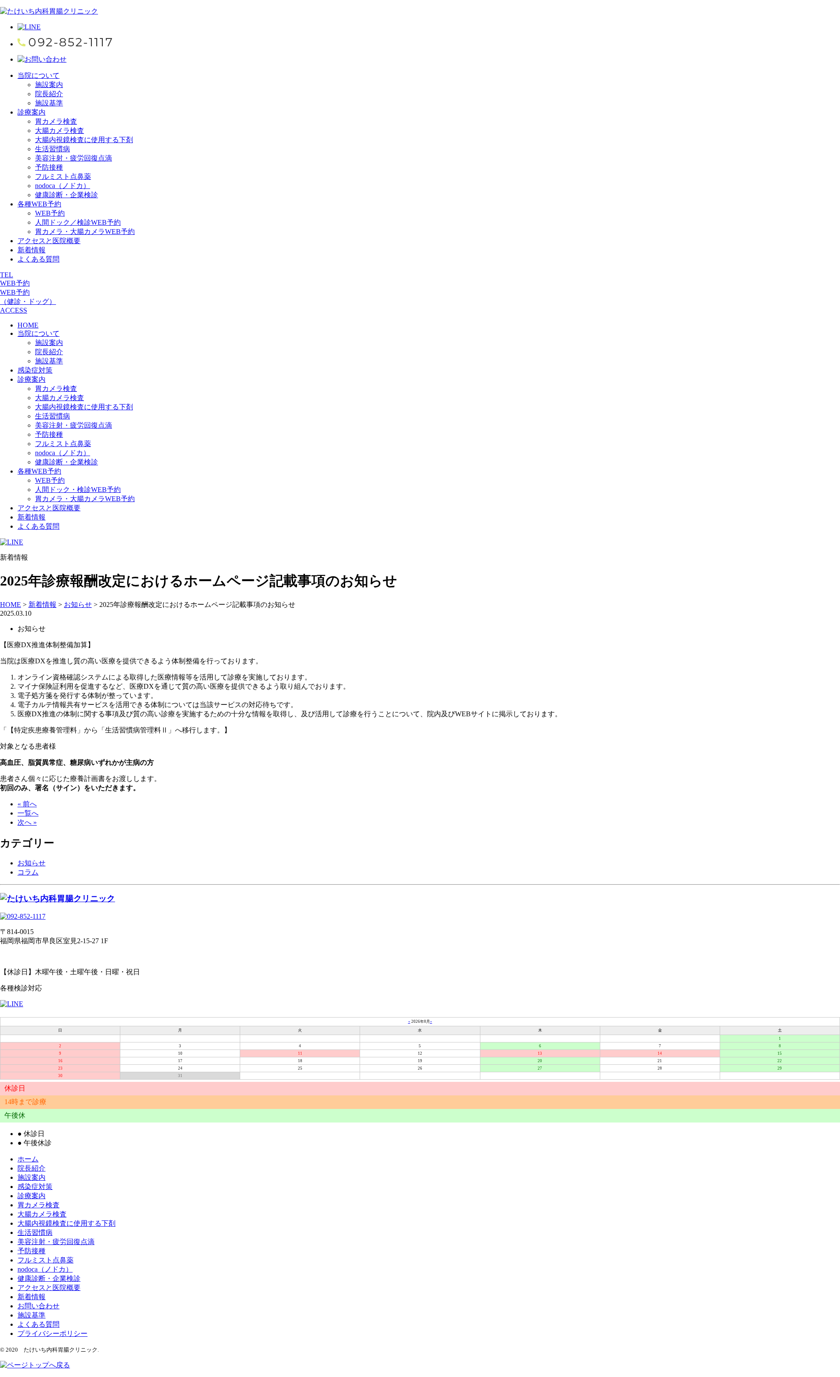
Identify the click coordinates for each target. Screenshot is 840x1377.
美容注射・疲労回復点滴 (73, 158)
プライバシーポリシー (53, 1333)
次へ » (27, 822)
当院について (39, 75)
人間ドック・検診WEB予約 (78, 489)
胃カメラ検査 (56, 121)
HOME (28, 325)
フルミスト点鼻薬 (63, 176)
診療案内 (32, 112)
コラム (28, 872)
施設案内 (49, 84)
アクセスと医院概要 (49, 240)
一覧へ (28, 813)
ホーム (28, 1159)
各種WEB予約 (39, 204)
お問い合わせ (39, 1306)
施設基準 (49, 103)
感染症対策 (35, 370)
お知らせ (32, 863)
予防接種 (49, 167)
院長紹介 (49, 94)
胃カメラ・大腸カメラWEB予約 (85, 231)
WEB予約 (50, 213)
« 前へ (27, 804)
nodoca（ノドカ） (62, 185)
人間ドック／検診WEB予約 (78, 222)
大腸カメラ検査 (59, 130)
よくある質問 (39, 259)
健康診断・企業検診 (66, 195)
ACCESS (13, 310)
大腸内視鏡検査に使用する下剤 (84, 139)
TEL (6, 275)
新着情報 (32, 250)
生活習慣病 (52, 149)
